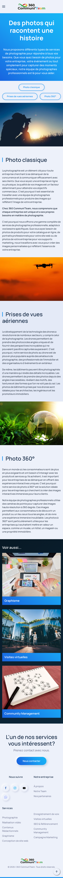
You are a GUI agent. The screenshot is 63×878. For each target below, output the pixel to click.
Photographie (10, 817)
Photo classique (31, 87)
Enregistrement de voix (46, 814)
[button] (3, 6)
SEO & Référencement (46, 824)
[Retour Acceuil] (31, 6)
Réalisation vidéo (11, 822)
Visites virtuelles (43, 819)
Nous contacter (31, 761)
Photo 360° (50, 96)
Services (7, 808)
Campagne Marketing (46, 837)
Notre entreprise (43, 777)
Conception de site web (15, 840)
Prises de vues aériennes (20, 96)
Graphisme (8, 835)
